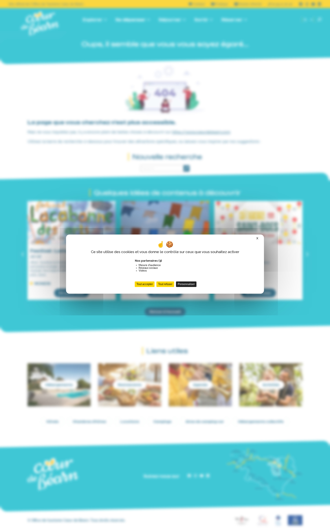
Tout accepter (144, 284)
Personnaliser (186, 284)
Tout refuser (165, 284)
